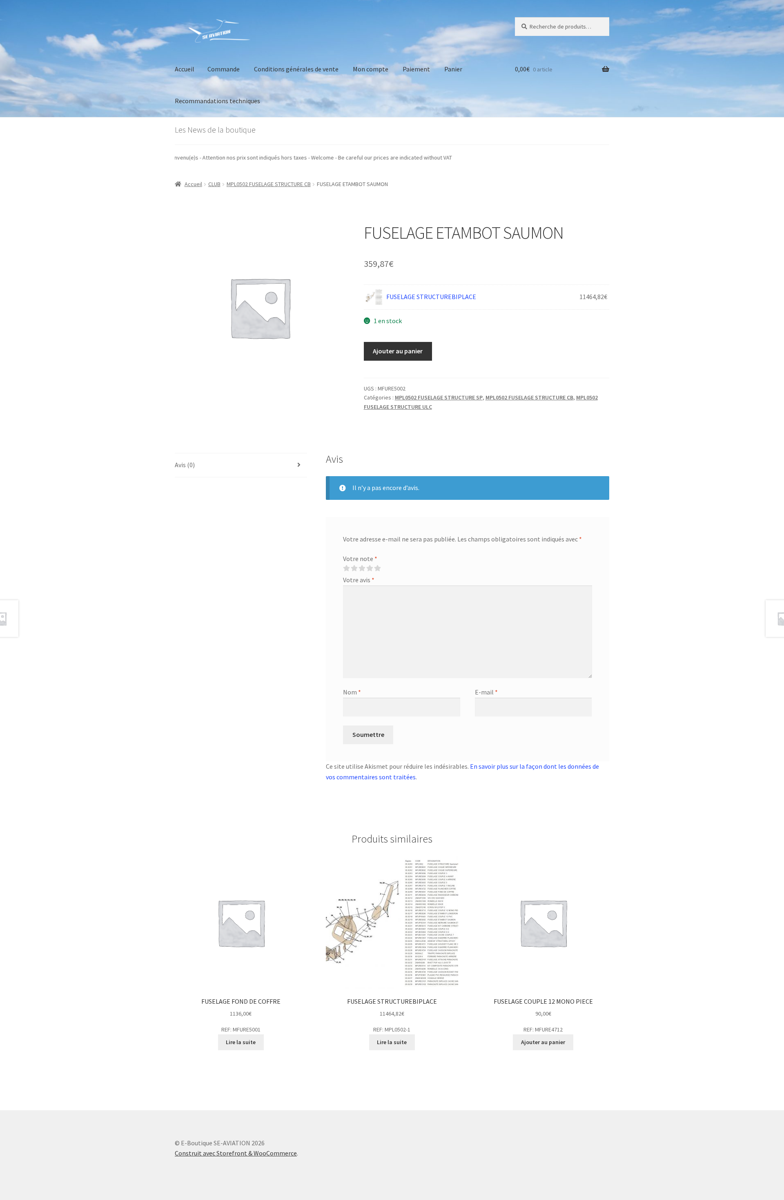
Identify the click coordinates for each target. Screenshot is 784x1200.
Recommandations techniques (217, 101)
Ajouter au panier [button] (543, 1042)
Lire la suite (241, 1042)
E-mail (486, 692)
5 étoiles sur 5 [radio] (377, 568)
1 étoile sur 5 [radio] (346, 568)
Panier (453, 69)
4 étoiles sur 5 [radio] (369, 568)
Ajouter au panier (398, 351)
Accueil (184, 69)
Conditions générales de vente (296, 69)
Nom (352, 692)
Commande (223, 69)
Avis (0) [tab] (185, 465)
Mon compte (370, 69)
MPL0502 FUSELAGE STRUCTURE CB (269, 184)
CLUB (214, 184)
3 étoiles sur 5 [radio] (362, 568)
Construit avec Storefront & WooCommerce (236, 1153)
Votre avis (358, 580)
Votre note (360, 559)
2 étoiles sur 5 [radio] (354, 568)
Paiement (416, 69)
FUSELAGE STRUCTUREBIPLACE (431, 297)
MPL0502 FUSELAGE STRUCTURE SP (439, 397)
